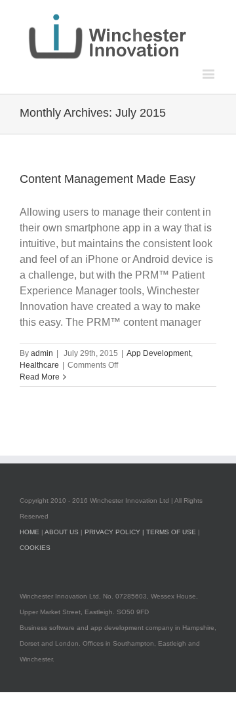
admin (42, 353)
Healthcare (39, 365)
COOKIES (35, 547)
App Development (159, 353)
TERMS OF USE (171, 532)
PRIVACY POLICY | (115, 532)
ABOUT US (62, 532)
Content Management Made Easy (107, 179)
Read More (40, 377)
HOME (29, 532)
